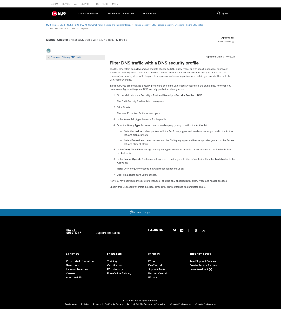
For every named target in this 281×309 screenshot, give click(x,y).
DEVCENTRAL (70, 4)
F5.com (54, 4)
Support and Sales (108, 232)
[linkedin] (180, 230)
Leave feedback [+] (200, 269)
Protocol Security (141, 24)
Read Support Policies (202, 261)
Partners (102, 4)
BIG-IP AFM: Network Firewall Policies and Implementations (103, 24)
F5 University (115, 269)
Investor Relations (77, 269)
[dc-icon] (201, 230)
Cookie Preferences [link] (180, 304)
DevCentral (155, 265)
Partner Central (157, 273)
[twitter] (173, 230)
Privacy (97, 304)
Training (112, 261)
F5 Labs (152, 277)
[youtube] (194, 230)
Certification (114, 265)
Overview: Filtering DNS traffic (189, 24)
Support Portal (157, 269)
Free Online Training (119, 273)
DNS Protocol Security (162, 24)
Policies (85, 304)
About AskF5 (73, 277)
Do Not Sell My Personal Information (146, 304)
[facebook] (187, 230)
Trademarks (71, 304)
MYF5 (115, 4)
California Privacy (114, 304)
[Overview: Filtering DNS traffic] (48, 57)
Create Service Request (203, 265)
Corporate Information (80, 261)
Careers (70, 273)
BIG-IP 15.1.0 (66, 24)
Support (86, 4)
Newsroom (72, 265)
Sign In (224, 13)
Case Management (89, 13)
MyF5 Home (52, 24)
